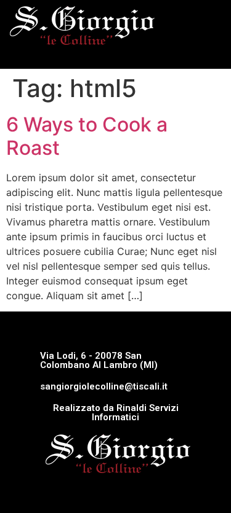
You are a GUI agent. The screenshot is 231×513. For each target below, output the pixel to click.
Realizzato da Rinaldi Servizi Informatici (116, 412)
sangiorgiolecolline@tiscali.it (104, 386)
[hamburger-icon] (208, 54)
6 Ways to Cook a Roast (87, 136)
